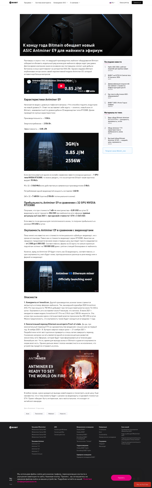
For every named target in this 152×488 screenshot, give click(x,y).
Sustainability (103, 434)
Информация (103, 427)
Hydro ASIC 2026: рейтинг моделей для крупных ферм (118, 68)
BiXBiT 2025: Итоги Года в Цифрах (117, 103)
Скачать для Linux (59, 434)
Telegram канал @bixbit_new (115, 151)
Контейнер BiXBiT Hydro (84, 450)
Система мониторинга (43, 3)
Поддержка (102, 441)
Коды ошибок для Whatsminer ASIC (130, 434)
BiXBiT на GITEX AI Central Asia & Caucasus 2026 (119, 76)
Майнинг (51, 414)
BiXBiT (109, 79)
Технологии (39, 414)
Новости (63, 414)
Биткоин (110, 70)
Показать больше (37, 454)
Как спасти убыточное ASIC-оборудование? (118, 95)
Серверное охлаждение (84, 455)
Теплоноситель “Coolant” (84, 441)
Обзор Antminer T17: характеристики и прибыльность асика (115, 130)
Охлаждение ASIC (59, 3)
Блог (100, 432)
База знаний (125, 427)
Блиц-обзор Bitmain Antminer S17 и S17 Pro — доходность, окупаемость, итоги (118, 119)
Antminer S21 (36, 449)
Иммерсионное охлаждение (85, 427)
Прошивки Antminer (38, 441)
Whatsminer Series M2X (39, 437)
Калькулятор (124, 2)
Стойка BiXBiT (81, 432)
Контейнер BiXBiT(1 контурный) (82, 438)
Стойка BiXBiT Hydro (83, 448)
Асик (27, 414)
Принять (121, 478)
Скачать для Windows (60, 429)
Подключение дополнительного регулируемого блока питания (131, 438)
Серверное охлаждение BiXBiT (86, 457)
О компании (74, 3)
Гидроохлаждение (82, 445)
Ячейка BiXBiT (81, 429)
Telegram (102, 444)
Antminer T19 (36, 446)
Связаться (137, 2)
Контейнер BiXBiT (82, 434)
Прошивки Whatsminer (39, 427)
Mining (110, 123)
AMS (55, 427)
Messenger (102, 446)
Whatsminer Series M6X (39, 429)
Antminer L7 (35, 451)
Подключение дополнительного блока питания (131, 443)
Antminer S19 (36, 444)
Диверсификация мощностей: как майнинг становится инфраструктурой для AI (119, 85)
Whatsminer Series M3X (39, 434)
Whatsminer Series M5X (39, 432)
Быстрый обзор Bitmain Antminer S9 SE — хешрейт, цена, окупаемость (118, 140)
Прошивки (27, 3)
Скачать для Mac (59, 432)
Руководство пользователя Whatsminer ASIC (129, 430)
